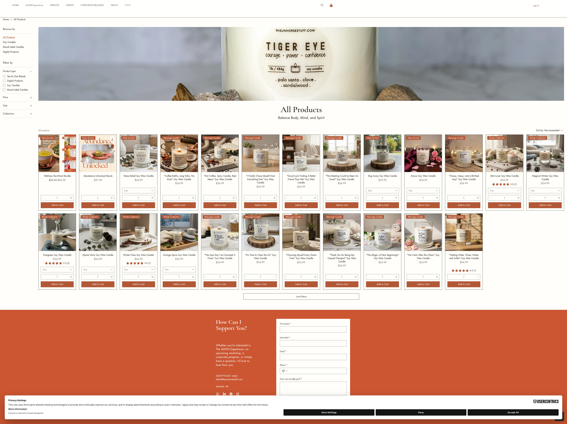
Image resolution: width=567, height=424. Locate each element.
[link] (504, 184)
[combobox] (138, 190)
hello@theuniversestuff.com (229, 379)
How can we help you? (291, 379)
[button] (70, 5)
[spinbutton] (57, 197)
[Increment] (71, 197)
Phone (283, 365)
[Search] (322, 5)
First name (285, 323)
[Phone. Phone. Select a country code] (285, 371)
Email (283, 351)
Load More (301, 296)
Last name (285, 337)
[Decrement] (43, 197)
